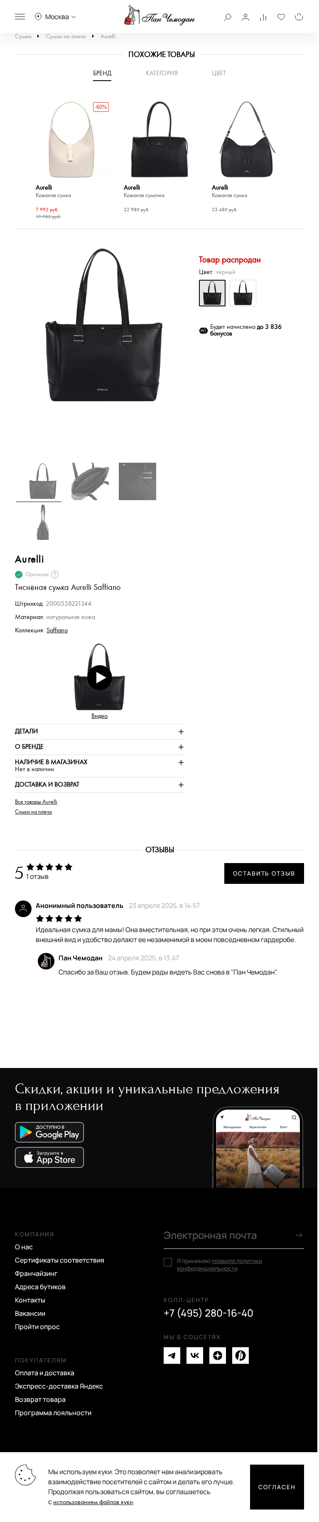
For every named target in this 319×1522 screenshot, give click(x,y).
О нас (24, 1246)
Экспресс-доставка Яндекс (59, 1386)
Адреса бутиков (40, 1286)
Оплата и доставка (44, 1372)
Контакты (30, 1300)
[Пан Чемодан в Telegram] (172, 1355)
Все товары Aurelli (36, 802)
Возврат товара (40, 1399)
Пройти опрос (37, 1326)
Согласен (277, 1487)
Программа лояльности (53, 1412)
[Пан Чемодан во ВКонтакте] (194, 1355)
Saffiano (57, 630)
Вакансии (30, 1313)
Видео (99, 716)
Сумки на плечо (66, 36)
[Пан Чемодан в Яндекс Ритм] (240, 1355)
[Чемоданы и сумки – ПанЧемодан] (159, 15)
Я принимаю (219, 1264)
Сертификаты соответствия (59, 1260)
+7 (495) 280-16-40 (208, 1313)
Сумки (23, 36)
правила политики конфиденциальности (219, 1264)
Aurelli (108, 36)
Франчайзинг (36, 1273)
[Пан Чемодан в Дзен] (217, 1355)
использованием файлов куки (93, 1502)
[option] (71, 161)
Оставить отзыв (264, 873)
